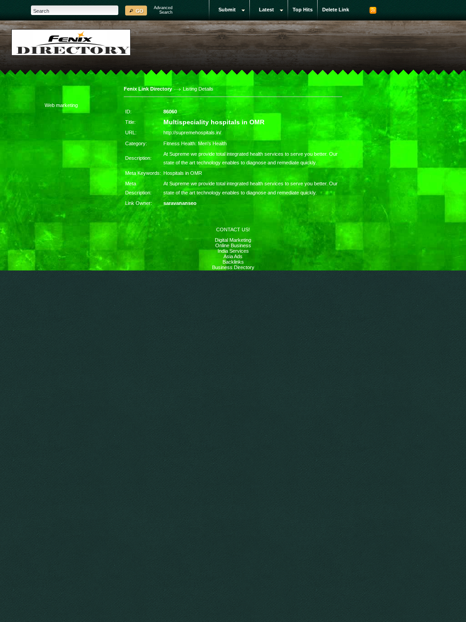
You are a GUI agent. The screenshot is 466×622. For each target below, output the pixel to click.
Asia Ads (233, 256)
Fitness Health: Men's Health (195, 143)
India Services (233, 251)
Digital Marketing (233, 240)
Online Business (233, 245)
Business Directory (233, 267)
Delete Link (335, 9)
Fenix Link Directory (148, 89)
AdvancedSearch (163, 10)
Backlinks (233, 262)
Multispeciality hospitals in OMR (213, 122)
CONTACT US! (233, 229)
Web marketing (61, 105)
